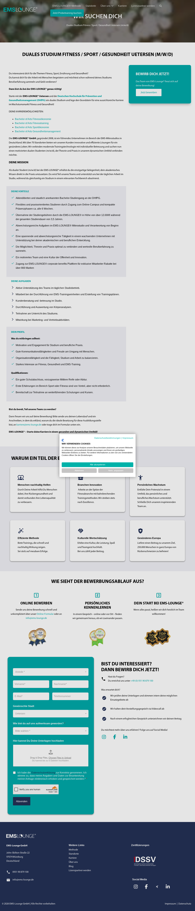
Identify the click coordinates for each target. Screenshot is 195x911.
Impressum (127, 438)
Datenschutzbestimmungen (107, 438)
